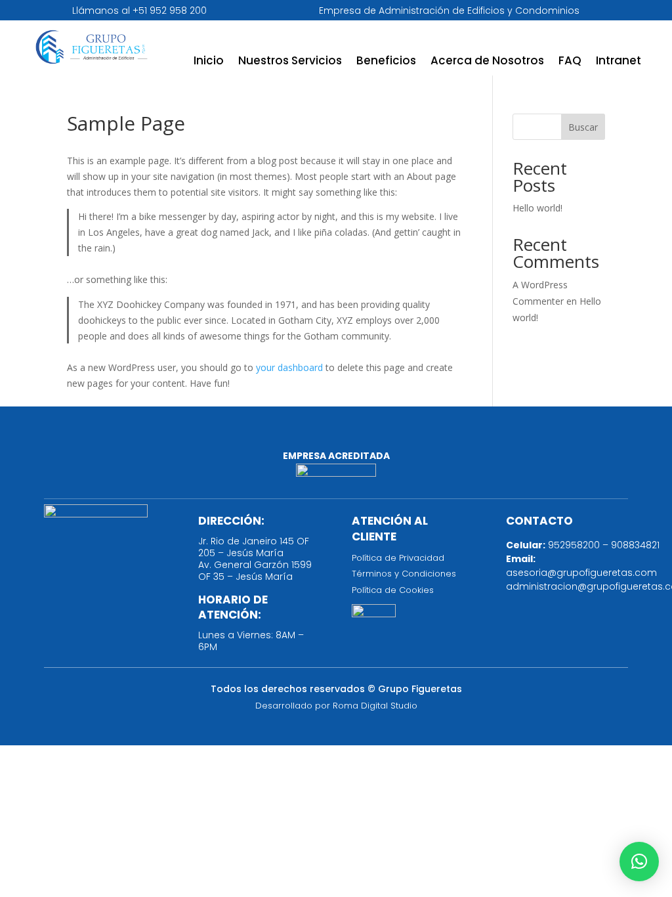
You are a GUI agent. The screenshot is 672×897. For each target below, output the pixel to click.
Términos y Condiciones (404, 573)
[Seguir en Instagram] (298, 435)
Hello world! (537, 208)
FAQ (569, 62)
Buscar (583, 127)
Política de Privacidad (398, 558)
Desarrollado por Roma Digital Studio (336, 705)
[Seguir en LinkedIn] (336, 435)
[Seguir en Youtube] (412, 435)
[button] (639, 861)
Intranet (618, 62)
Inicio (209, 62)
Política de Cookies (393, 590)
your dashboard (289, 367)
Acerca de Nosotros (487, 62)
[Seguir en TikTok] (374, 435)
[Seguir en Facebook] (259, 435)
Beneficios (386, 62)
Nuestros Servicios (290, 62)
